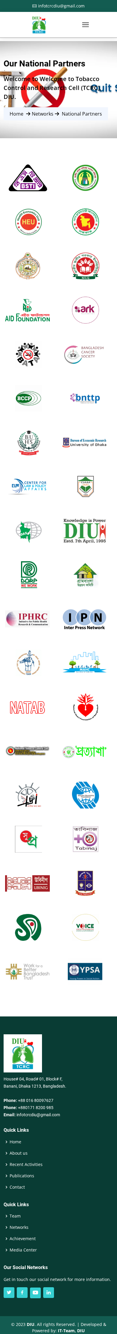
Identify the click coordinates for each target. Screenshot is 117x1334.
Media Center (23, 1250)
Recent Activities (26, 1164)
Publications (22, 1176)
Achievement (23, 1239)
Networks (19, 1227)
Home (16, 114)
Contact (17, 1187)
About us (19, 1153)
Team (15, 1216)
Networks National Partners (56, 114)
